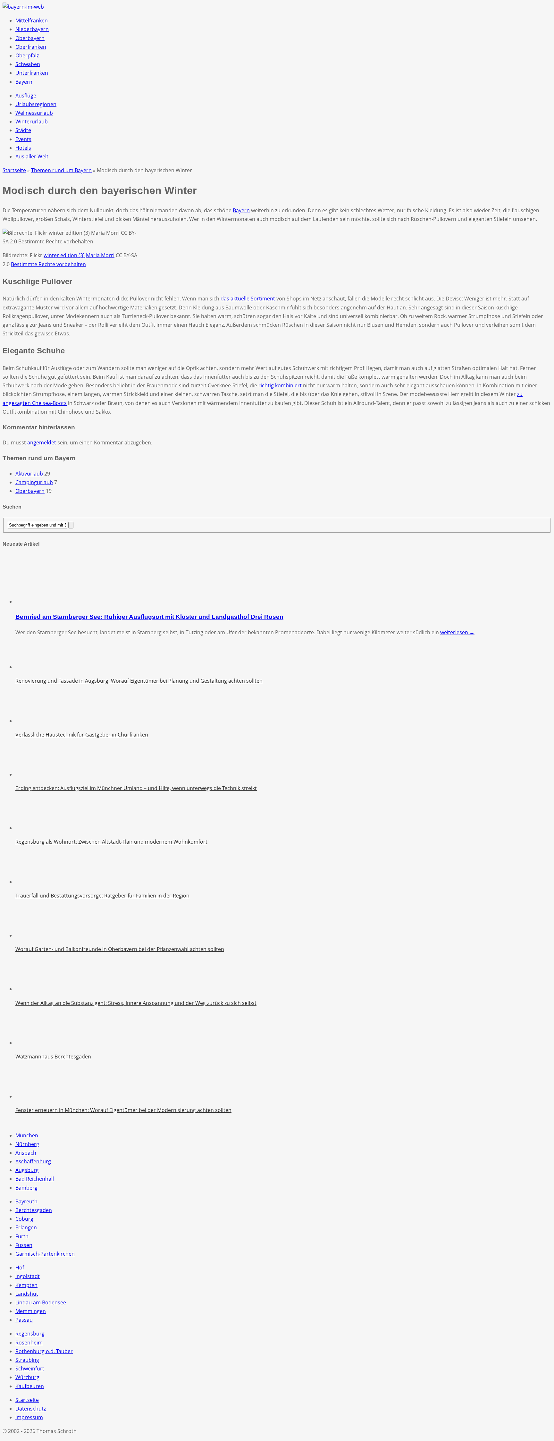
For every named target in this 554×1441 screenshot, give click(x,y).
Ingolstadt (27, 1276)
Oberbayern (30, 38)
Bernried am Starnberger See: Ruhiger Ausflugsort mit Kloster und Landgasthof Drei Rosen (149, 616)
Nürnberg (27, 1144)
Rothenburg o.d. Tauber (44, 1351)
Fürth (22, 1236)
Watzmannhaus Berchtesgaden (53, 1056)
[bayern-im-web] (23, 6)
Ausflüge (25, 95)
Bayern (23, 81)
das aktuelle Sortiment (248, 298)
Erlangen (26, 1227)
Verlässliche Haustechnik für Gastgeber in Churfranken (81, 734)
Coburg (24, 1218)
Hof (19, 1267)
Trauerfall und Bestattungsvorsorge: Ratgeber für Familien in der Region (102, 895)
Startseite (27, 1399)
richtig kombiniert (280, 385)
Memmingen (30, 1311)
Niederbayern (32, 29)
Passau (24, 1319)
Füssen (23, 1245)
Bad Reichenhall (34, 1178)
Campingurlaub (34, 482)
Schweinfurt (29, 1368)
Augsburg (27, 1170)
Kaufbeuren (29, 1386)
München (26, 1135)
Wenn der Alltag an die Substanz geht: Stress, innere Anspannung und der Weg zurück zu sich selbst (135, 1003)
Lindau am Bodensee (40, 1302)
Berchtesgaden (33, 1210)
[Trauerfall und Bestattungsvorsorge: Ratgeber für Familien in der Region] (31, 881)
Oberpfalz (27, 55)
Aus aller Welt (31, 156)
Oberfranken (30, 46)
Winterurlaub (31, 121)
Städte (23, 130)
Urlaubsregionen (35, 104)
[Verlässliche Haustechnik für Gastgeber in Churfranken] (31, 720)
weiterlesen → (457, 632)
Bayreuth (26, 1201)
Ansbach (25, 1152)
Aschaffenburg (33, 1161)
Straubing (27, 1359)
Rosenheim (29, 1342)
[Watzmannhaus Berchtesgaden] (31, 1042)
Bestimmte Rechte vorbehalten (48, 264)
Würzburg (27, 1377)
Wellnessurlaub (34, 112)
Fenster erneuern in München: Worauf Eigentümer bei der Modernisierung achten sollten (123, 1110)
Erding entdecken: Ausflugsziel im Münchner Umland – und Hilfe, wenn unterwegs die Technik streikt (136, 788)
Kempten (26, 1285)
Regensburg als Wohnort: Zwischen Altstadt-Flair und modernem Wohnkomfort (111, 841)
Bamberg (26, 1187)
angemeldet (41, 442)
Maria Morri (100, 255)
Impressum (29, 1417)
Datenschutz (30, 1408)
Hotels (23, 147)
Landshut (26, 1293)
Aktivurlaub (29, 473)
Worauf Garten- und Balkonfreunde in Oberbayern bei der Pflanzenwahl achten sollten (119, 949)
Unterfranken (31, 72)
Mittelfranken (31, 20)
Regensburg (30, 1333)
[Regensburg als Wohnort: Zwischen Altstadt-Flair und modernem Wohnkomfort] (31, 827)
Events (23, 139)
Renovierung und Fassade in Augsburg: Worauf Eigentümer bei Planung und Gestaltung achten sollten (139, 680)
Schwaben (27, 64)
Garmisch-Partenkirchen (45, 1253)
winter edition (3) (64, 255)
